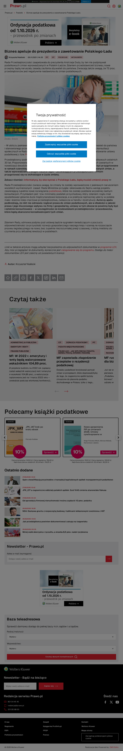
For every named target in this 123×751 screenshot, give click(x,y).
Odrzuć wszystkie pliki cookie (61, 153)
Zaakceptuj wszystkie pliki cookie (61, 144)
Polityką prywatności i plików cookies (53, 136)
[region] (61, 137)
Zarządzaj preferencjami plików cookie (61, 161)
